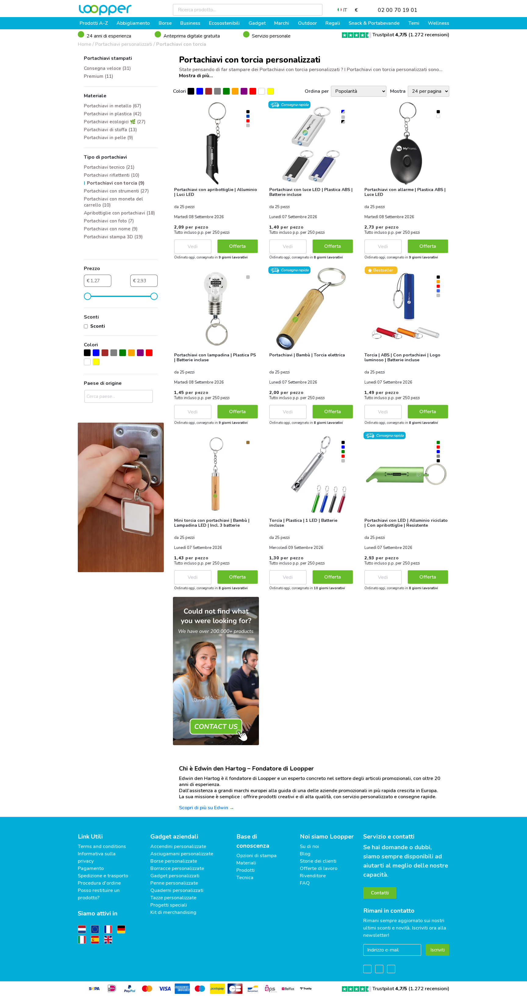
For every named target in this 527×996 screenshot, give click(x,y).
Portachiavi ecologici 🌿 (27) (114, 122)
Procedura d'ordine (99, 883)
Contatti (380, 893)
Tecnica (244, 877)
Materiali (246, 863)
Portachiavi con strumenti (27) (116, 191)
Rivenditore (313, 875)
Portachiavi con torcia (181, 44)
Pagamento (91, 868)
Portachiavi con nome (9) (111, 229)
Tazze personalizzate (173, 897)
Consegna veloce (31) (107, 68)
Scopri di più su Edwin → (206, 807)
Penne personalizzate (174, 883)
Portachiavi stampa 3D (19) (113, 237)
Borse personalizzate (173, 861)
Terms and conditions (102, 846)
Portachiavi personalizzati (123, 44)
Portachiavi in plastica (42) (113, 114)
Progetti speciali (168, 905)
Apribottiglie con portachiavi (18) (119, 213)
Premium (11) (98, 76)
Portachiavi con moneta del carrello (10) (113, 202)
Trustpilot (389, 34)
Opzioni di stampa (256, 855)
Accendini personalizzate (178, 846)
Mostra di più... (196, 75)
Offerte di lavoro (318, 868)
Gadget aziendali (174, 836)
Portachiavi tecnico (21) (109, 167)
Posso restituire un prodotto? (99, 894)
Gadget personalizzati (174, 875)
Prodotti (245, 870)
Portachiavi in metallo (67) (112, 106)
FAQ (305, 883)
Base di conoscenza (252, 841)
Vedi (193, 246)
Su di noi (309, 846)
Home (84, 44)
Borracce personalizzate (177, 868)
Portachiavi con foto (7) (109, 221)
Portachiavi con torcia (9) (116, 183)
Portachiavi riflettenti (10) (111, 175)
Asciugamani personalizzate (181, 853)
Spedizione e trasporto (103, 875)
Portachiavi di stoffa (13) (110, 130)
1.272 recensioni (429, 34)
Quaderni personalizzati (176, 890)
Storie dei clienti (318, 861)
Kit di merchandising (173, 912)
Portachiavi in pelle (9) (108, 138)
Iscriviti (437, 950)
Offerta (237, 246)
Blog (305, 853)
